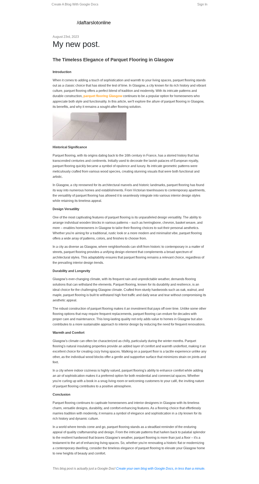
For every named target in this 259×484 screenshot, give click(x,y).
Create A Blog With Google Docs (75, 4)
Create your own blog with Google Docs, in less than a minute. (160, 468)
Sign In (202, 4)
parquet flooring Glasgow (102, 96)
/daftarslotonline (94, 22)
